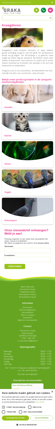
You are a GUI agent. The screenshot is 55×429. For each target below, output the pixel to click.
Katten (8, 135)
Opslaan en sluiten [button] (15, 418)
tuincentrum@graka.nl (28, 341)
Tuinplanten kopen (27, 292)
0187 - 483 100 (28, 338)
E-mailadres (9, 255)
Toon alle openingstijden (27, 374)
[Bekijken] (50, 10)
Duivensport (10, 220)
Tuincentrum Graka (27, 289)
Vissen (7, 163)
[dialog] (27, 409)
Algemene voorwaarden (27, 320)
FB (52, 2)
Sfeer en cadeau (27, 315)
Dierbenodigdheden (27, 310)
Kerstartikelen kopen (27, 297)
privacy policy (43, 243)
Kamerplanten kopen (27, 294)
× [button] (52, 392)
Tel (43, 10)
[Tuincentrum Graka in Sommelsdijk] (11, 10)
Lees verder (39, 402)
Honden (8, 107)
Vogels (7, 192)
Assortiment (27, 307)
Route (36, 10)
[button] (27, 424)
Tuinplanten (27, 317)
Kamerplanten (27, 312)
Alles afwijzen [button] (41, 418)
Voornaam (8, 246)
